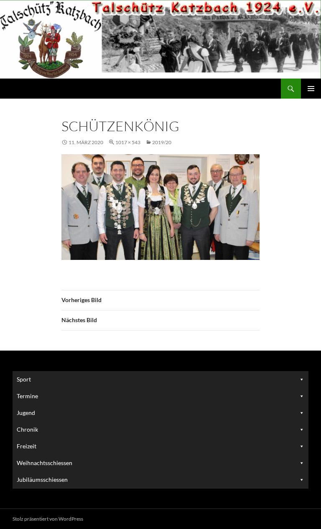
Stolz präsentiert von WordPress (48, 519)
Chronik (27, 429)
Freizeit (26, 446)
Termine (27, 395)
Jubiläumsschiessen (42, 479)
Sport (24, 379)
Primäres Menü (311, 89)
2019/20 (161, 142)
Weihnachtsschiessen (44, 462)
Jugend (26, 412)
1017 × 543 (127, 142)
